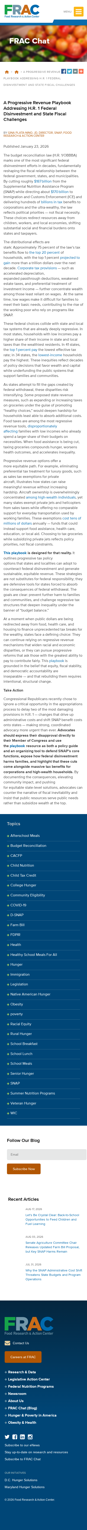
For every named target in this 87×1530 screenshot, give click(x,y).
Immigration (20, 975)
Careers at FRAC (23, 1357)
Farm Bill (17, 925)
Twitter (7, 1436)
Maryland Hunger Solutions (25, 1487)
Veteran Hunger (23, 1103)
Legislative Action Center (29, 1379)
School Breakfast (24, 1044)
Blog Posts (16, 72)
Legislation (19, 984)
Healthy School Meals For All (33, 955)
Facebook (14, 1436)
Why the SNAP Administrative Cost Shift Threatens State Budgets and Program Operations (54, 1275)
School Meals (21, 1064)
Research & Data (22, 1372)
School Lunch (21, 1054)
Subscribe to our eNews (22, 1445)
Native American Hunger (30, 994)
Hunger (16, 965)
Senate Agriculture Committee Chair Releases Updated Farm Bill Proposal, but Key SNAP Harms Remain (52, 1247)
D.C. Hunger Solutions (21, 1480)
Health (15, 945)
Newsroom (17, 1394)
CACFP (16, 856)
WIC (13, 1113)
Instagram (30, 1436)
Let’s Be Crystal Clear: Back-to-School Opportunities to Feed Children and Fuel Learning (52, 1220)
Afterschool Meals (25, 836)
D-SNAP (16, 915)
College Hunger (23, 885)
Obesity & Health (22, 1423)
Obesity (16, 1004)
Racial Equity (20, 1024)
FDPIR (15, 935)
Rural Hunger (21, 1034)
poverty (16, 1014)
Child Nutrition (22, 866)
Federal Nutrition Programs (31, 1387)
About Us (16, 1401)
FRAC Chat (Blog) (22, 1408)
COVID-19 (18, 905)
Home (6, 72)
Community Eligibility (27, 895)
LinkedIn (22, 1436)
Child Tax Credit (23, 876)
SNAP (15, 1083)
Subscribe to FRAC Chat (23, 1459)
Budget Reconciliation (28, 846)
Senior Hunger (22, 1074)
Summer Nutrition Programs (32, 1093)
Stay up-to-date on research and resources (36, 1452)
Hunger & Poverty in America (32, 1415)
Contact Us (21, 1343)
